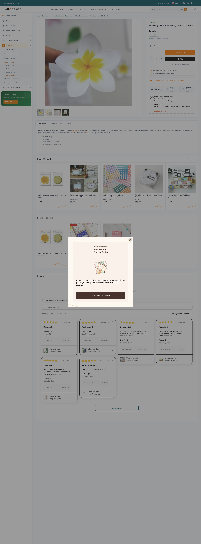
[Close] (130, 240)
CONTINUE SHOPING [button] (100, 295)
